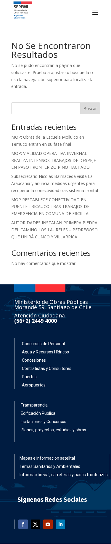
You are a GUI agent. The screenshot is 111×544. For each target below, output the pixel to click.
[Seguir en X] (35, 524)
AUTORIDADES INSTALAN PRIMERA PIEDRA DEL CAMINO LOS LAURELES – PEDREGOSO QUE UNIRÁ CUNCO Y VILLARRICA (54, 230)
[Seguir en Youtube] (48, 524)
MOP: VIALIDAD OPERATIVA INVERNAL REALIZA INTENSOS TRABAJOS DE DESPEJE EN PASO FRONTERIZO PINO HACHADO (53, 160)
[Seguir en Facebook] (23, 524)
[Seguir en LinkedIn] (60, 524)
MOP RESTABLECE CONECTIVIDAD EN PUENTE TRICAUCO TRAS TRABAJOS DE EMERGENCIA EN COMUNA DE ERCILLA (50, 207)
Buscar (90, 108)
